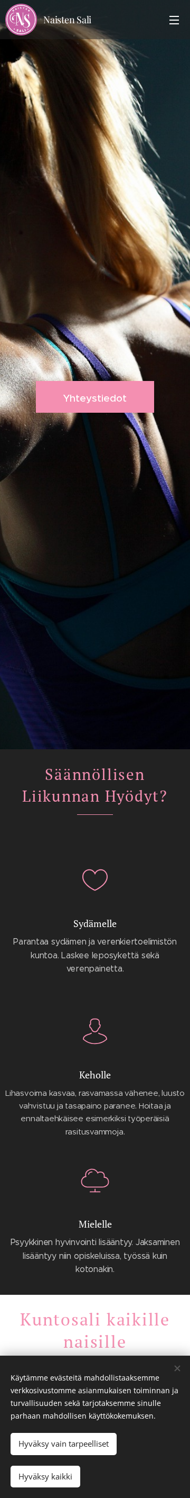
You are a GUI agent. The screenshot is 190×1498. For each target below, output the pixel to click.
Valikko (174, 19)
